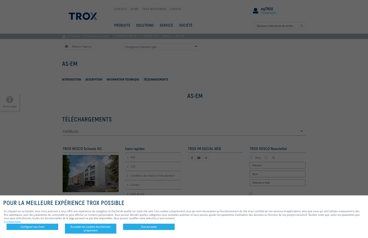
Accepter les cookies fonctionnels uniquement (90, 228)
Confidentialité (12, 222)
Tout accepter (149, 226)
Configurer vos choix (32, 226)
